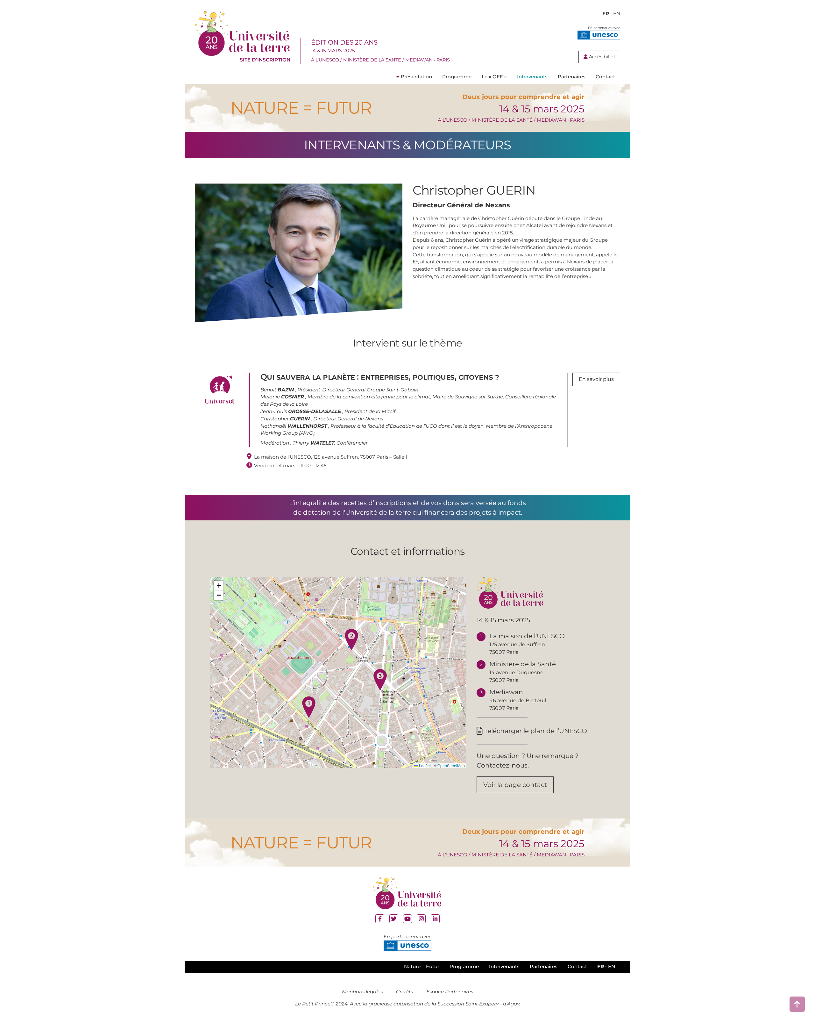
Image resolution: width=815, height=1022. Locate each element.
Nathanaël (293, 426)
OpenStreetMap (451, 765)
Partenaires (571, 77)
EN (616, 14)
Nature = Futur (421, 966)
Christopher (285, 419)
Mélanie (282, 397)
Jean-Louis (300, 411)
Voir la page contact (515, 785)
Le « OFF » (494, 77)
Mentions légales (362, 992)
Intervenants (532, 77)
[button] (308, 707)
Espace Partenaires (449, 992)
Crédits (404, 992)
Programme (456, 77)
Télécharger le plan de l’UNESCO (532, 731)
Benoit (277, 390)
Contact (605, 77)
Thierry (313, 443)
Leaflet (424, 765)
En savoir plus (596, 379)
